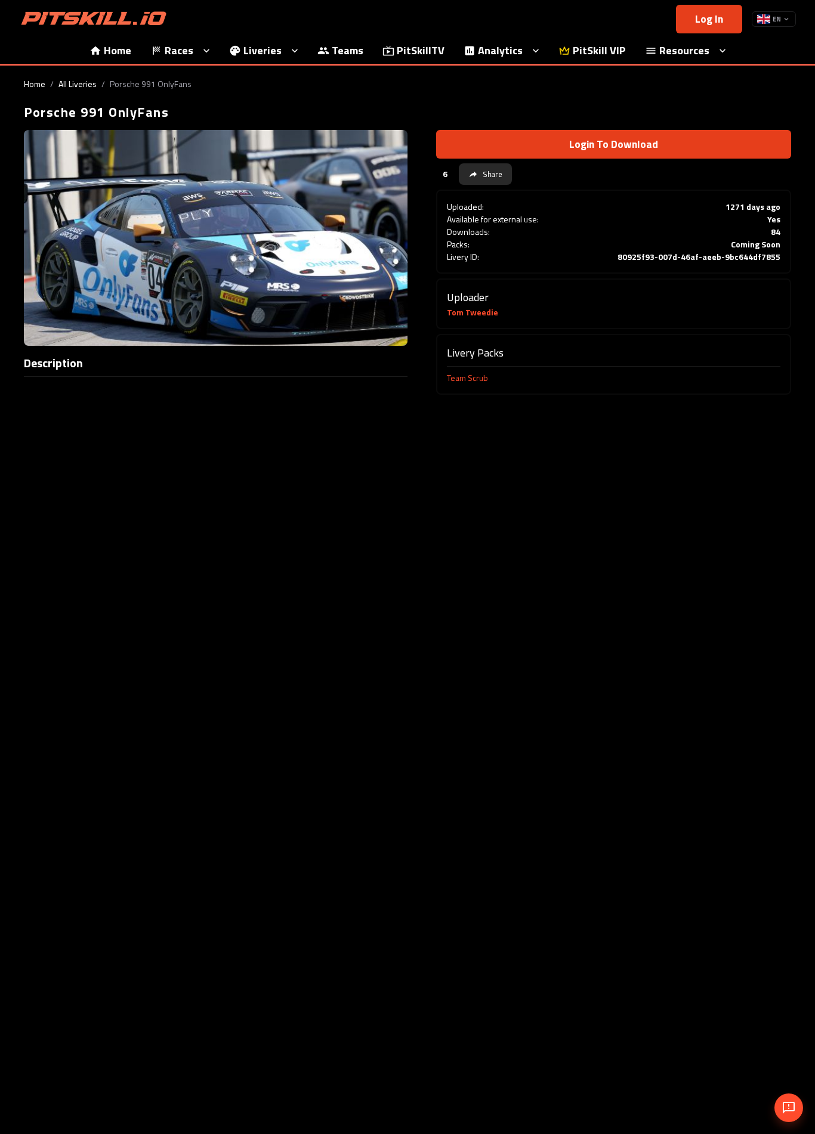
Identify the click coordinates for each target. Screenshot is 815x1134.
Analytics (500, 50)
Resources (684, 50)
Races (179, 50)
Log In (709, 19)
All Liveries (77, 84)
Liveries (262, 50)
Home (117, 50)
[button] (485, 174)
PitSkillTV (420, 50)
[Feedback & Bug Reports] (788, 1107)
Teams (347, 50)
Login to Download (613, 144)
